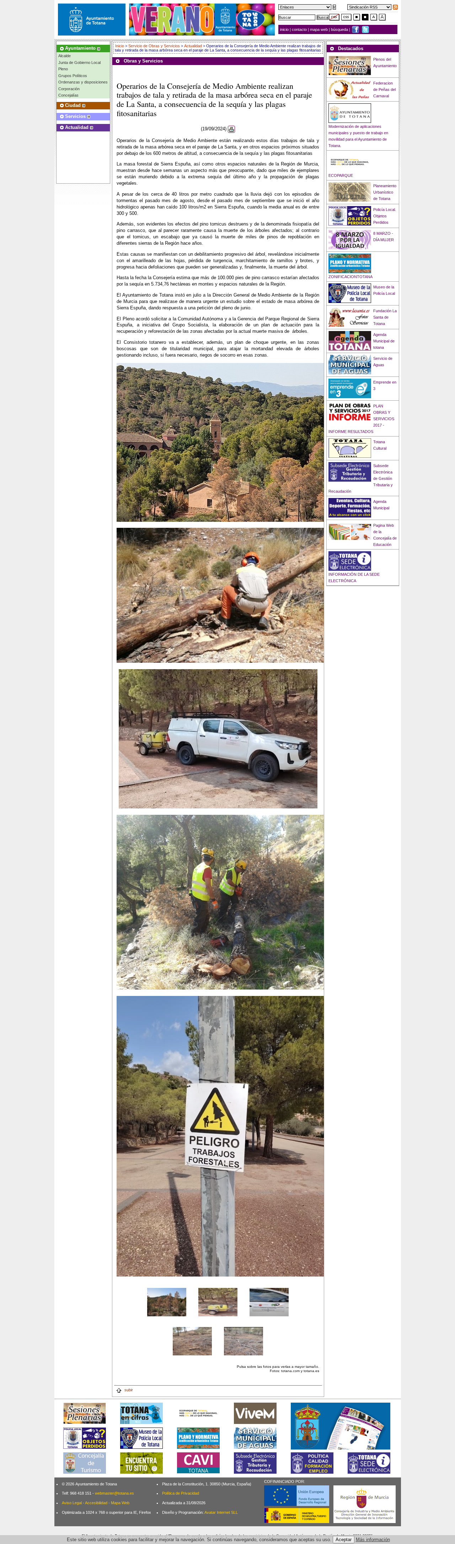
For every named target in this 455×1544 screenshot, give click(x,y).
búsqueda (340, 29)
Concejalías (68, 95)
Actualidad (193, 46)
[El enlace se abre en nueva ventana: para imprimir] (231, 128)
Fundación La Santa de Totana (385, 317)
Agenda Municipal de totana (384, 341)
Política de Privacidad (180, 1493)
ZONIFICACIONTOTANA (350, 277)
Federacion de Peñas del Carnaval (384, 89)
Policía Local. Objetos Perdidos (384, 215)
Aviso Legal (72, 1503)
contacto (299, 29)
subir (128, 1390)
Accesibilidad (96, 1503)
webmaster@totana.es (114, 1493)
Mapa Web (120, 1503)
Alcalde (64, 56)
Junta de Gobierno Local (79, 62)
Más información (373, 1539)
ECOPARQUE (340, 175)
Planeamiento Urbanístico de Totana (384, 192)
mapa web (319, 29)
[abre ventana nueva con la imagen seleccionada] (167, 1302)
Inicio (120, 46)
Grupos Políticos (72, 76)
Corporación (69, 89)
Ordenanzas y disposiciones (83, 82)
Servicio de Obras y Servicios (154, 46)
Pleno (63, 69)
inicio (285, 29)
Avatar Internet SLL (221, 1512)
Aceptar (344, 1539)
